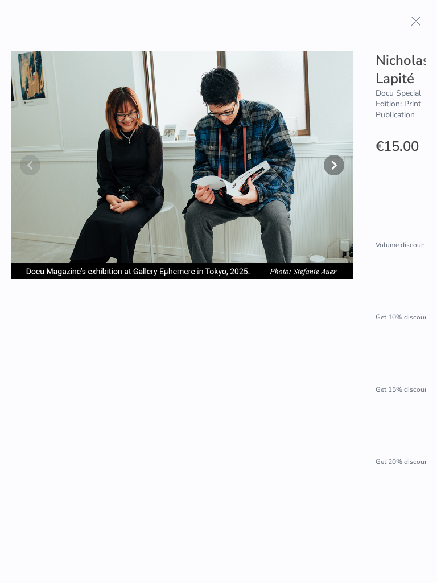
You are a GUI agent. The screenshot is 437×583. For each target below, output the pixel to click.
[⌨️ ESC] (416, 21)
